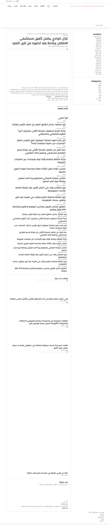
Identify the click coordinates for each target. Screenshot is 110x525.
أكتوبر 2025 (98, 53)
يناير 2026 (98, 48)
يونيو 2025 (98, 60)
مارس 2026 (98, 45)
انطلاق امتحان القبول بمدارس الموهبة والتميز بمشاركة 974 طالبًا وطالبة (39, 208)
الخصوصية (101, 520)
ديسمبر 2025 (98, 50)
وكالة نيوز (102, 515)
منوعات (9, 6)
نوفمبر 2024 (98, 72)
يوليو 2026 (98, 38)
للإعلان (102, 519)
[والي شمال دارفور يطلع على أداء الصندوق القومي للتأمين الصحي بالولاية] (52, 281)
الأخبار (48, 6)
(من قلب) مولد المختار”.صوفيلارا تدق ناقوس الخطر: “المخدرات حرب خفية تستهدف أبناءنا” (41, 141)
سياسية (16, 6)
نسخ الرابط (48, 96)
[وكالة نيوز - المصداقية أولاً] (12, 1)
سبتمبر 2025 (98, 55)
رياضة (30, 6)
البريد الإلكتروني (64, 502)
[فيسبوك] (103, 10)
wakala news (58, 46)
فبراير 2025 (98, 67)
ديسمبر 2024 (98, 70)
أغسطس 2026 (97, 36)
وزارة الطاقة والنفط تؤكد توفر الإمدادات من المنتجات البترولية (40, 160)
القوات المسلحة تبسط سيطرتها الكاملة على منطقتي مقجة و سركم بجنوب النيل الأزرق (40, 347)
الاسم (66, 501)
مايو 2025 (99, 62)
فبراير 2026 (98, 47)
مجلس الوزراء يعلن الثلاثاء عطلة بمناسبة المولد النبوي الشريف (40, 170)
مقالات (99, 97)
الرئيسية (55, 6)
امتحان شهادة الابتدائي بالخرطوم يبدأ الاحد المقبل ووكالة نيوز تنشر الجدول (42, 179)
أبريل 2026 (98, 43)
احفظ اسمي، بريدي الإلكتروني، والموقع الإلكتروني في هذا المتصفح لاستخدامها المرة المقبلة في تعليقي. (44, 506)
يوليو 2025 (98, 58)
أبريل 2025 (98, 63)
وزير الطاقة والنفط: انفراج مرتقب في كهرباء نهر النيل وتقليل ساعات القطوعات (40, 198)
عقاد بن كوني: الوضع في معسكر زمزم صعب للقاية (47, 473)
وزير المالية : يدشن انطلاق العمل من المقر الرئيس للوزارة (39, 124)
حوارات (36, 6)
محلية (64, 35)
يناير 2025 (98, 68)
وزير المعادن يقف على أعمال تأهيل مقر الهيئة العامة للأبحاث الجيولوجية (40, 189)
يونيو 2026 (98, 40)
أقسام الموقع (101, 517)
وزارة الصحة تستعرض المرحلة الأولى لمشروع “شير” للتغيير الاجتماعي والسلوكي (42, 132)
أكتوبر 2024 (98, 74)
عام (100, 93)
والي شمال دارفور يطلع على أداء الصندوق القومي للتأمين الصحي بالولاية (39, 299)
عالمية (99, 92)
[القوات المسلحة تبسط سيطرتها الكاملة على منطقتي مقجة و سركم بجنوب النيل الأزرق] (52, 327)
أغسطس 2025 (97, 57)
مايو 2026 (99, 41)
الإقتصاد (42, 6)
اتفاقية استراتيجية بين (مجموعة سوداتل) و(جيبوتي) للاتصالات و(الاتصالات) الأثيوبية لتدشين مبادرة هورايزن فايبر (43, 322)
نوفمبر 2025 (98, 52)
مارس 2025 (98, 65)
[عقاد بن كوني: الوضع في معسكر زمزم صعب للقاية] (52, 352)
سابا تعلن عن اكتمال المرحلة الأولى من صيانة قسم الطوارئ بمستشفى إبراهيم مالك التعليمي (41, 151)
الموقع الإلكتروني (64, 504)
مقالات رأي (23, 6)
